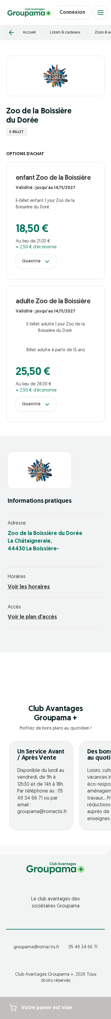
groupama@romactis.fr (36, 947)
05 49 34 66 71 (82, 947)
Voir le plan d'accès (32, 617)
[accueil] (29, 12)
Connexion (72, 12)
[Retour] (11, 32)
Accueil (29, 32)
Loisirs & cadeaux (65, 32)
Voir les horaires (29, 587)
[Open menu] (100, 12)
